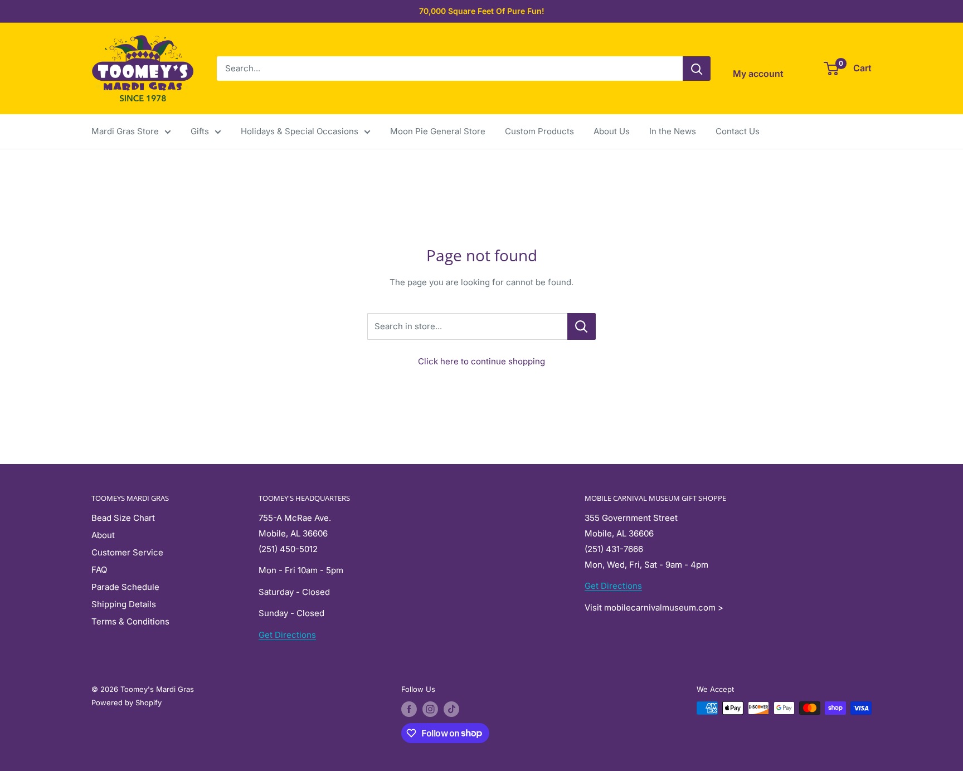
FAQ (99, 569)
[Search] (697, 68)
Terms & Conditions (130, 621)
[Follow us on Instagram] (430, 709)
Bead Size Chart (123, 518)
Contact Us (738, 131)
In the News (672, 131)
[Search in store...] (581, 326)
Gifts (200, 131)
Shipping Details (123, 604)
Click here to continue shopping (481, 361)
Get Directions (287, 635)
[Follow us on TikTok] (451, 709)
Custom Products (539, 131)
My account (758, 73)
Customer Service (127, 552)
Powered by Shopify (126, 702)
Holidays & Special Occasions (299, 131)
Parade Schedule (125, 587)
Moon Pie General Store (437, 131)
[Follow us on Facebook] (409, 709)
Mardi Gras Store (125, 131)
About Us (612, 131)
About (103, 535)
